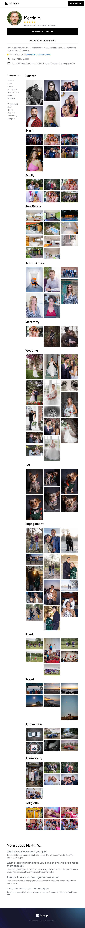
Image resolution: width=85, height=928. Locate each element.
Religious (11, 118)
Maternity (11, 95)
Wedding (11, 98)
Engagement (13, 104)
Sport (10, 107)
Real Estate (12, 89)
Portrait (11, 81)
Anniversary (12, 116)
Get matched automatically (42, 40)
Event (10, 84)
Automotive (12, 113)
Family (10, 86)
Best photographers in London (39, 54)
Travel (10, 110)
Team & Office (13, 92)
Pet (9, 101)
